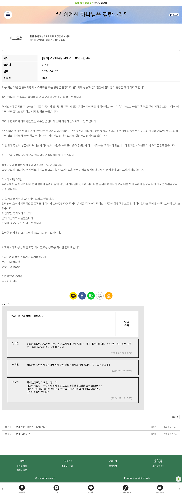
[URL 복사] (100, 296)
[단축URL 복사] (109, 296)
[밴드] (91, 296)
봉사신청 (113, 466)
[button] (179, 489)
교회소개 (113, 461)
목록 (174, 417)
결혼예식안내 (67, 466)
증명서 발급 (22, 470)
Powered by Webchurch (137, 478)
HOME (22, 461)
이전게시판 (22, 466)
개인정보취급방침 (158, 461)
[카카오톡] (73, 296)
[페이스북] (82, 296)
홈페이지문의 (158, 466)
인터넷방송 (67, 461)
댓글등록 (126, 324)
